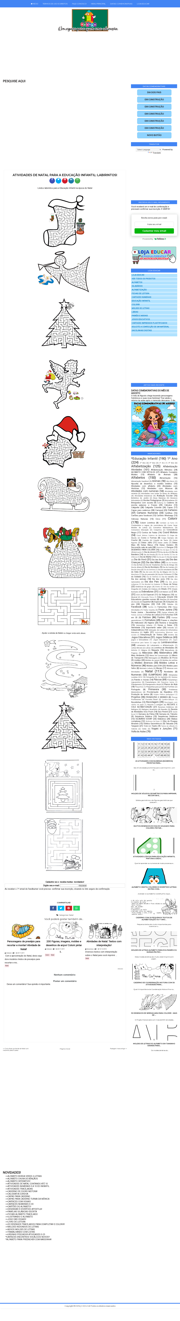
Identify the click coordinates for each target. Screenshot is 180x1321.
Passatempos (150, 682)
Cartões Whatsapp (165, 515)
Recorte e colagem (155, 705)
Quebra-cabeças (168, 699)
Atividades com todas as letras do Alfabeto (159, 493)
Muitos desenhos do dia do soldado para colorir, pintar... (154, 827)
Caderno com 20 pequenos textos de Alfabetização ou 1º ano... (154, 919)
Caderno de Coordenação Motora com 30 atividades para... (154, 984)
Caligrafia (135, 507)
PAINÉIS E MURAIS (140, 316)
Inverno (171, 635)
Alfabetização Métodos (161, 470)
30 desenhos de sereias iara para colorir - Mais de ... (154, 1014)
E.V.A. (174, 591)
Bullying (160, 503)
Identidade (135, 627)
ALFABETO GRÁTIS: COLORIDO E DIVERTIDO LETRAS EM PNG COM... (154, 888)
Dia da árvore (150, 552)
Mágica (144, 650)
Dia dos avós (158, 579)
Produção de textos (140, 694)
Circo (158, 519)
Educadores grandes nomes (143, 599)
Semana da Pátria (146, 714)
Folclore (146, 617)
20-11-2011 (21, 953)
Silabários (161, 719)
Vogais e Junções (161, 728)
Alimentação (165, 478)
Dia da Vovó (140, 559)
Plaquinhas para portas (155, 687)
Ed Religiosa (164, 594)
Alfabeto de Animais (159, 474)
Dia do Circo (136, 569)
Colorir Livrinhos (147, 523)
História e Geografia (168, 623)
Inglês (146, 632)
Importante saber (154, 627)
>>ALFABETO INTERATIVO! (18, 1181)
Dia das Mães (153, 562)
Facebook (136, 606)
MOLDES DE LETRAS (140, 308)
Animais (156, 481)
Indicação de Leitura (157, 630)
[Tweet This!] (61, 908)
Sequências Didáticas (167, 716)
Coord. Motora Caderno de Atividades (151, 535)
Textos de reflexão (168, 726)
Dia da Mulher (146, 557)
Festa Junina (165, 609)
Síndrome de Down (153, 721)
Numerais (136, 674)
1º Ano (172, 458)
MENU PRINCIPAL (98, 4)
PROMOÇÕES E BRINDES (157, 697)
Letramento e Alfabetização (162, 645)
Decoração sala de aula (141, 547)
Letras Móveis (136, 648)
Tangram (135, 726)
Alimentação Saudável (140, 481)
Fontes (161, 617)
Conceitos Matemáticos (163, 527)
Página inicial (65, 1049)
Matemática (165, 652)
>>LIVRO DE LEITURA (15, 1221)
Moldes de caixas (152, 660)
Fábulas (170, 604)
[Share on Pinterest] (68, 908)
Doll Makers (163, 592)
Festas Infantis (168, 612)
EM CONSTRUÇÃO (154, 99)
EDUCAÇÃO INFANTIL (141, 301)
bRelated (120, 969)
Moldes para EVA (154, 666)
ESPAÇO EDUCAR (83, 1306)
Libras (148, 648)
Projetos (135, 697)
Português (135, 689)
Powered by (148, 239)
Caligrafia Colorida (153, 507)
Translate (157, 153)
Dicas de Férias (170, 584)
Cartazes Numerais (147, 512)
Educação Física (147, 597)
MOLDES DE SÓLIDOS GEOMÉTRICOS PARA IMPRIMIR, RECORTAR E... (154, 795)
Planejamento (136, 684)
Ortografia (150, 677)
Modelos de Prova (169, 658)
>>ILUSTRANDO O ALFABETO (19, 1216)
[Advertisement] (84, 57)
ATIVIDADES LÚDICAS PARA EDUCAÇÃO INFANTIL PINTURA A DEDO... (154, 858)
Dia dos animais (138, 579)
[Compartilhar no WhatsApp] (77, 181)
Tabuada (169, 723)
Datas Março (147, 545)
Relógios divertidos (149, 709)
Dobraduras (148, 591)
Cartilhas (168, 513)
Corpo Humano (167, 538)
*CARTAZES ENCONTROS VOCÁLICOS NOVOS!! (28, 1237)
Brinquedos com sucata (142, 503)
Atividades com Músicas (159, 488)
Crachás (145, 540)
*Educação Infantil (144, 458)
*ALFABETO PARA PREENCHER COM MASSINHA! (29, 1239)
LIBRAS (135, 312)
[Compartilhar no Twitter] (58, 181)
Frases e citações (169, 620)
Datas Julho (146, 542)
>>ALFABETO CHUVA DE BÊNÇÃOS (22, 1178)
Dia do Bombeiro (152, 567)
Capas (170, 507)
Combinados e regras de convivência (147, 525)
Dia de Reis (138, 565)
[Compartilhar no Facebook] (52, 181)
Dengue (170, 547)
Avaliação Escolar (165, 495)
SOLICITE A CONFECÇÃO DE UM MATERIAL (150, 327)
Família (150, 607)
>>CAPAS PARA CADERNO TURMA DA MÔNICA (27, 1199)
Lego (155, 642)
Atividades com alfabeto (143, 486)
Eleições (163, 599)
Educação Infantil (165, 597)
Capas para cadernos (140, 510)
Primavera (153, 689)
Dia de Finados (171, 563)
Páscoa (158, 679)
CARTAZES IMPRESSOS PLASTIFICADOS (149, 323)
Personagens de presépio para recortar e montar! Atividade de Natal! (23, 945)
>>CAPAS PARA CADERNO (18, 1196)
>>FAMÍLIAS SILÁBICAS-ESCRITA (21, 1211)
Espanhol (147, 602)
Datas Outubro (166, 545)
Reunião (164, 709)
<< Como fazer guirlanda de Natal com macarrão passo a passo (16, 1049)
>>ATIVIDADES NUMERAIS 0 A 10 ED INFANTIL (27, 1186)
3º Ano (152, 463)
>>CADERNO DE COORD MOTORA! (22, 1191)
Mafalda (134, 650)
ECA (138, 595)
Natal (71, 915)
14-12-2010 (102, 949)
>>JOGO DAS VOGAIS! (16, 1219)
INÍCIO (35, 4)
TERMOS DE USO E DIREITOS (55, 4)
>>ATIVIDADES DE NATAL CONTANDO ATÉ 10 (27, 1183)
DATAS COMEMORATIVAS (121, 4)
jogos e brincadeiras (139, 640)
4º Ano (162, 463)
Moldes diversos (144, 662)
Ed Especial (148, 594)
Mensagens (153, 658)
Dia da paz (160, 557)
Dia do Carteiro (168, 567)
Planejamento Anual (153, 684)
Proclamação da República (159, 692)
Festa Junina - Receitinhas (143, 612)
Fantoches (162, 607)
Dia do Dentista (149, 570)
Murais (159, 668)
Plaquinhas (139, 687)
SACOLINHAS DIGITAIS (142, 330)
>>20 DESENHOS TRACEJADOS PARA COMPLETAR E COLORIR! (35, 1224)
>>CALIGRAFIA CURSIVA (17, 1194)
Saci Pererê (163, 712)
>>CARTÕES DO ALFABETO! (18, 1206)
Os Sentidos (163, 677)
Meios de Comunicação (159, 655)
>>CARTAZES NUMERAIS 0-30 (19, 1204)
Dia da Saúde (172, 557)
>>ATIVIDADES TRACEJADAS (19, 1189)
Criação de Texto (160, 540)
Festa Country (149, 610)
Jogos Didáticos (163, 637)
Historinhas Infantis (144, 625)
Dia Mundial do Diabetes (151, 584)
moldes (137, 660)
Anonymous (90, 949)
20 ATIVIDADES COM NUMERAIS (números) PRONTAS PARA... (154, 762)
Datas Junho (163, 543)
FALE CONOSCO (79, 4)
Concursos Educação (140, 530)
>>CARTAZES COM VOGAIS (18, 1201)
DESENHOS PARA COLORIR (143, 550)
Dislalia (145, 589)
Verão (144, 729)
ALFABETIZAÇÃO (139, 290)
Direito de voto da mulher (165, 587)
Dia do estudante (164, 569)
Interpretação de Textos (151, 634)
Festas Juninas (137, 615)
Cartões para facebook (141, 515)
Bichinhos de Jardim (140, 498)
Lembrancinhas (169, 642)
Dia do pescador (148, 574)
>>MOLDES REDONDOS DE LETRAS (22, 1226)
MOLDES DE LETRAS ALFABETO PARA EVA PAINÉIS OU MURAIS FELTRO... (154, 951)
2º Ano (143, 463)
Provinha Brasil (151, 699)
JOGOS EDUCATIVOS (141, 319)
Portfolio (170, 687)
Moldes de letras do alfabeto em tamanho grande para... (154, 1045)
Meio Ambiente (138, 655)
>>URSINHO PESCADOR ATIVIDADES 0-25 (25, 1234)
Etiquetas (146, 604)
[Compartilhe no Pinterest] (65, 181)
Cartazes (172, 510)
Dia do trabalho (168, 577)
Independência (137, 630)
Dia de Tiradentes (153, 565)
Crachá (134, 540)
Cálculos (168, 505)
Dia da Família (163, 555)
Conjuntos (158, 530)
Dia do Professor (164, 574)
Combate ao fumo (167, 523)
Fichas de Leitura (152, 615)
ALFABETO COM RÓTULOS (143, 472)
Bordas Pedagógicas (152, 500)
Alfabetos (138, 477)
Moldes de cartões (170, 660)
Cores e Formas (149, 538)
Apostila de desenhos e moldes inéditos (151, 483)
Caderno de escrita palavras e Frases (154, 504)
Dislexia (154, 589)
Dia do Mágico (162, 572)
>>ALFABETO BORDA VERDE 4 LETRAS (24, 1176)
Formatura (150, 620)
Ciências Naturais (139, 519)
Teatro (154, 726)
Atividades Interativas (143, 496)
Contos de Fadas (149, 532)
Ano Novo (170, 481)
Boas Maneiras (159, 498)
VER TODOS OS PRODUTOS (143, 279)
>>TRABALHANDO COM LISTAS (20, 1232)
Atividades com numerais (145, 491)
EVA (158, 604)
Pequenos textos (167, 682)
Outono (174, 677)
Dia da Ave (164, 552)
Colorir (47, 955)
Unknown (9, 953)
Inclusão (170, 627)
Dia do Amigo (169, 565)
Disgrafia (134, 589)
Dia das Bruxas (158, 559)
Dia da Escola (149, 554)
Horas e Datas (165, 625)
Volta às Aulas (138, 731)
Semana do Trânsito (168, 714)
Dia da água (164, 550)
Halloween (139, 623)
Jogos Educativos (140, 637)
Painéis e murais (141, 680)
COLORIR (136, 304)
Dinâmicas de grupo (143, 587)
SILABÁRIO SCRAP (144, 719)
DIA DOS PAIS (154, 92)
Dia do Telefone (153, 577)
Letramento (141, 645)
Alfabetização (141, 466)
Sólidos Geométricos (152, 723)
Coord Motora (170, 532)
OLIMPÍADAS (155, 674)
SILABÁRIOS (137, 286)
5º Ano (171, 463)
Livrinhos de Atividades (164, 648)
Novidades (168, 671)
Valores (134, 729)
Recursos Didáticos (166, 707)
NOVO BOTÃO (154, 135)
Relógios (134, 709)
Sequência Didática (143, 716)
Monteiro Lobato (146, 668)
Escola (136, 602)
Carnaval (159, 510)
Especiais (158, 602)
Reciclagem (152, 702)
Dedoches (160, 547)
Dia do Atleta (136, 567)
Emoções (173, 599)
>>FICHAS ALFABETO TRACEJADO (22, 1214)
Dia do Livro (148, 572)
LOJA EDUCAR (143, 4)
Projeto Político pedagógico (164, 694)
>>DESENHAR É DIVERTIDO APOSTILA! (24, 1209)
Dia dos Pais (152, 581)
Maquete (155, 650)
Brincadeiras (169, 500)
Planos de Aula (170, 684)
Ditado (164, 589)
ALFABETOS (137, 282)
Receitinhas (136, 702)
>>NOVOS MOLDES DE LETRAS (20, 1229)
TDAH (146, 726)
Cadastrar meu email (154, 231)
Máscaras (147, 652)
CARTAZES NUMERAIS (141, 297)
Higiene (151, 623)
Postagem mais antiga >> (118, 1049)
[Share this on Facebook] (53, 908)
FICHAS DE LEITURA (140, 293)
